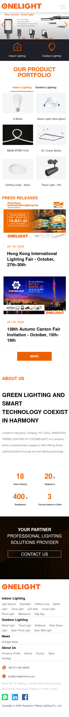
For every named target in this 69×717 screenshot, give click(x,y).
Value (51, 653)
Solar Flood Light (20, 630)
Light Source (9, 604)
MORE (34, 356)
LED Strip (32, 609)
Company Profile (11, 653)
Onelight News (10, 642)
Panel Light (8, 614)
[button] (65, 24)
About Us (9, 647)
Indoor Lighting (13, 598)
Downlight (25, 604)
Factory (40, 653)
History (28, 653)
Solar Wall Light (42, 630)
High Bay (39, 614)
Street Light (8, 625)
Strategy (6, 658)
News (6, 636)
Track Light (17, 609)
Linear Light (48, 609)
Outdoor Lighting (15, 619)
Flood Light (25, 625)
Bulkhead (40, 625)
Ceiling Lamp (42, 604)
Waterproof (24, 614)
